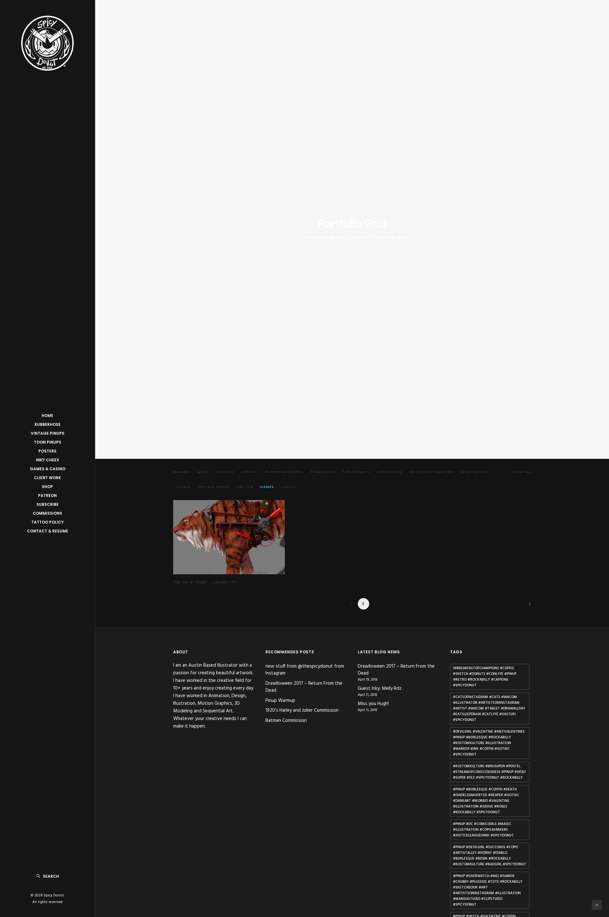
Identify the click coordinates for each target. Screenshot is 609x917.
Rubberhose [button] (323, 472)
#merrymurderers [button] (284, 472)
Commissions (47, 513)
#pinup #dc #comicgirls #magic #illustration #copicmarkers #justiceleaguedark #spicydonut (483, 829)
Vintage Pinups (47, 433)
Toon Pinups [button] (355, 472)
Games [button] (267, 487)
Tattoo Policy (47, 522)
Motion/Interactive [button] (432, 472)
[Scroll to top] (597, 905)
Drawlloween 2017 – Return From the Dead (303, 687)
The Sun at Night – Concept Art (205, 582)
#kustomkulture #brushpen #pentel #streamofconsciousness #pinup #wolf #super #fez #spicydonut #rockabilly (489, 772)
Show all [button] (521, 472)
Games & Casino (47, 469)
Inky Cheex (47, 460)
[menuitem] (47, 415)
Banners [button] (182, 472)
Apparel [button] (249, 472)
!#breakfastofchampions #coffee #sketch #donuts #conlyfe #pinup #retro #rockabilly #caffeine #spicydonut (484, 676)
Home (47, 415)
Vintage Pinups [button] (213, 487)
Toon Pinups (47, 442)
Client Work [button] (389, 472)
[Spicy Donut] (47, 43)
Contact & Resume (47, 531)
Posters (47, 451)
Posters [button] (225, 472)
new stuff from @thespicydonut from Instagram (304, 670)
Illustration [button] (474, 472)
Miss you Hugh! (373, 704)
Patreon (47, 495)
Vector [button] (245, 487)
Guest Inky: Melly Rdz (380, 688)
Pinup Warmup (280, 700)
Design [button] (183, 487)
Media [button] (204, 472)
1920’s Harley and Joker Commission (301, 710)
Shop (47, 486)
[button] (229, 537)
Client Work (47, 477)
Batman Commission (286, 720)
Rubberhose (48, 424)
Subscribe (47, 504)
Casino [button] (288, 487)
